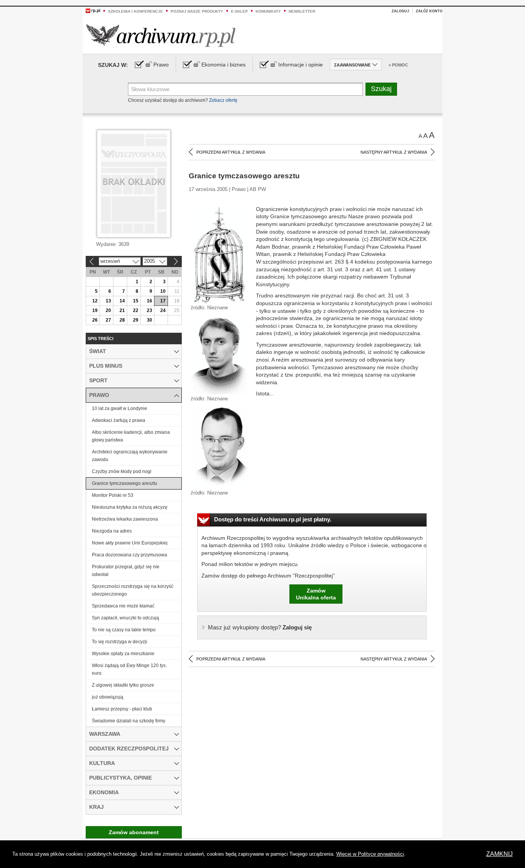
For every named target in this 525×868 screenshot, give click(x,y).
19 (95, 310)
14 (122, 301)
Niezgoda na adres (112, 531)
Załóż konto (429, 11)
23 (149, 310)
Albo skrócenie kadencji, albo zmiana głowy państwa (131, 436)
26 (95, 320)
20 (108, 310)
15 (135, 301)
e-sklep (239, 11)
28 (122, 320)
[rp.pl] (93, 10)
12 (95, 301)
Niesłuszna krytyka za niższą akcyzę (130, 507)
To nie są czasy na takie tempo (124, 629)
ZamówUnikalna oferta (316, 594)
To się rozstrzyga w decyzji (119, 641)
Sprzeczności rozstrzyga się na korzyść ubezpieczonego (132, 590)
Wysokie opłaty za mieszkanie (123, 653)
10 (163, 291)
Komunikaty (268, 11)
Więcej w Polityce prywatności (370, 854)
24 (163, 310)
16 (149, 301)
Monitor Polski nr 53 (112, 495)
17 (163, 301)
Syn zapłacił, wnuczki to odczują (125, 618)
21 (122, 310)
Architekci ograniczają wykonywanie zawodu (130, 455)
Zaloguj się (260, 627)
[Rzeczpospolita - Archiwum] (160, 35)
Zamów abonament (134, 832)
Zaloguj (400, 11)
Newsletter (302, 11)
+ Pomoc (398, 65)
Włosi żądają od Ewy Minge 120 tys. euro (129, 669)
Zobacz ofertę (223, 100)
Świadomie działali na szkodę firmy (128, 721)
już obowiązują (107, 697)
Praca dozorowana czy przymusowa (129, 555)
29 (135, 320)
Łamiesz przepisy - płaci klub (122, 709)
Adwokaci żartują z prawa (118, 420)
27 (108, 320)
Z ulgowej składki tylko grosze (123, 685)
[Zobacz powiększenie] (219, 254)
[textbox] (245, 89)
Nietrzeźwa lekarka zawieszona (125, 519)
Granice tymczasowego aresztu (124, 483)
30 (149, 320)
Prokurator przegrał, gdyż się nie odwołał (125, 570)
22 (135, 310)
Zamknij (499, 854)
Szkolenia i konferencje (135, 11)
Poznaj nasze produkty (197, 11)
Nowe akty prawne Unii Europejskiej (130, 543)
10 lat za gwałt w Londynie (119, 408)
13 (108, 301)
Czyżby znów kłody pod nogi (121, 471)
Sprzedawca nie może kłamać (123, 606)
